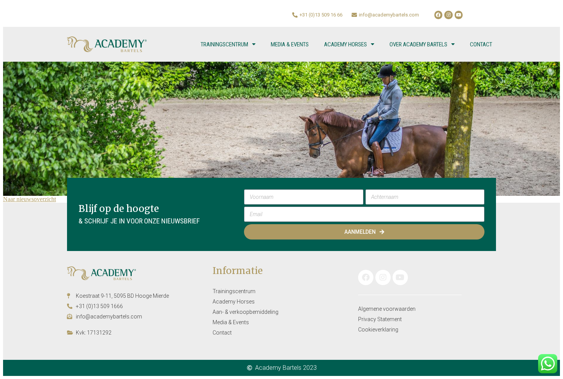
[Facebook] (438, 15)
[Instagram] (448, 15)
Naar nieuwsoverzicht (29, 199)
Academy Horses (345, 44)
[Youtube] (459, 15)
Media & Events (290, 44)
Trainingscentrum (224, 44)
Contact (481, 44)
